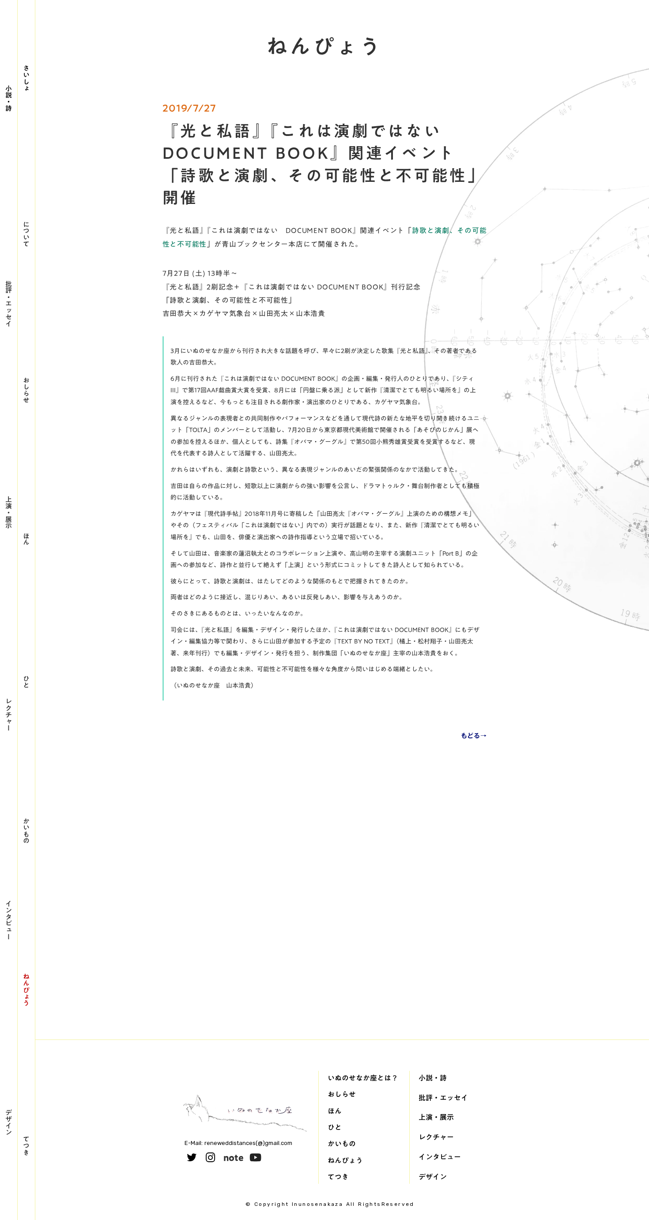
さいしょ (26, 78)
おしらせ (26, 390)
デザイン (9, 1122)
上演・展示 (9, 512)
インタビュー (9, 920)
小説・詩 (9, 98)
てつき (26, 1146)
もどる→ (474, 736)
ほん (26, 539)
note (233, 1157)
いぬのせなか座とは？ (363, 1078)
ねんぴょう (26, 989)
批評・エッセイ (9, 303)
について (26, 234)
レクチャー (9, 714)
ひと (26, 681)
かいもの (26, 830)
